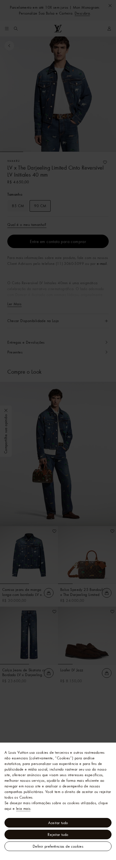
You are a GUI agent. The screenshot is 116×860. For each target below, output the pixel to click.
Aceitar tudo (58, 822)
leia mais (23, 808)
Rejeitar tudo (58, 834)
